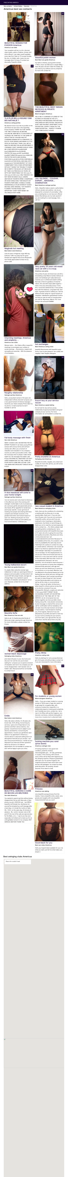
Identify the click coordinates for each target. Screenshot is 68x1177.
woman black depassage (15, 654)
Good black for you (43, 843)
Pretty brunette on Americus (47, 457)
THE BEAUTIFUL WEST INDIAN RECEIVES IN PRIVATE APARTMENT (49, 109)
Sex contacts (8, 6)
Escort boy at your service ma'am (47, 401)
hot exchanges (41, 344)
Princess (39, 789)
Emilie (7, 716)
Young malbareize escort (15, 565)
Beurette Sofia (11, 613)
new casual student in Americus (49, 506)
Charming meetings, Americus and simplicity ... (18, 339)
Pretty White (40, 653)
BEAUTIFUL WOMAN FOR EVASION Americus (16, 44)
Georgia (26, 6)
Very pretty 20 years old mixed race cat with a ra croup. (48, 267)
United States (18, 6)
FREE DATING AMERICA (11, 2)
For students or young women (48, 696)
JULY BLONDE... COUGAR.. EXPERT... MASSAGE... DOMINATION (47, 180)
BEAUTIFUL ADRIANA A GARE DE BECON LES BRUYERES (18, 792)
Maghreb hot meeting (14, 248)
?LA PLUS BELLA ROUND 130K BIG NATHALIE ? (18, 119)
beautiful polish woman (45, 57)
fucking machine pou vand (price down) (46, 742)
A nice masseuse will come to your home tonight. (17, 493)
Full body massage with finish (18, 438)
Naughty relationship (14, 393)
